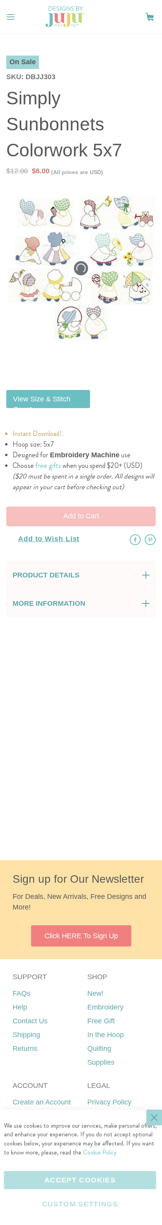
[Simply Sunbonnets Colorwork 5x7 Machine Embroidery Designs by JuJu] (100, 364)
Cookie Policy (99, 1152)
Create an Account (42, 1102)
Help (20, 1007)
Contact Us (30, 1021)
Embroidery (105, 1007)
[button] (150, 17)
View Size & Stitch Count (41, 401)
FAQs (21, 993)
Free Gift (101, 1021)
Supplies (100, 1062)
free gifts (48, 465)
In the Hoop (105, 1035)
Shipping (26, 1035)
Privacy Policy (109, 1102)
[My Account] (134, 17)
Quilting (99, 1048)
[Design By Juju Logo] (65, 16)
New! (95, 993)
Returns (25, 1048)
